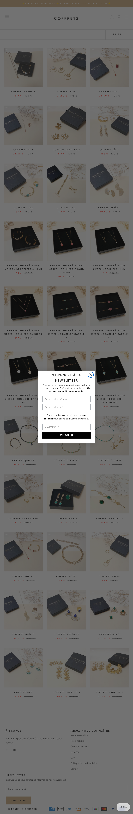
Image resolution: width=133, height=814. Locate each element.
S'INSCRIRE (66, 435)
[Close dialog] (91, 375)
